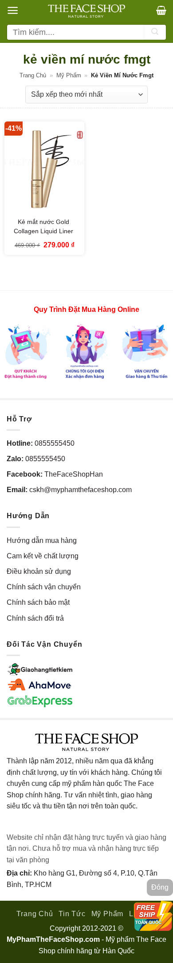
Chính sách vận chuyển (44, 587)
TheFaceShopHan (73, 474)
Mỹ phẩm (68, 75)
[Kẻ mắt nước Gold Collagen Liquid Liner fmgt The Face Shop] (44, 169)
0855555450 (55, 443)
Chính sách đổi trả (35, 618)
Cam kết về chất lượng (43, 556)
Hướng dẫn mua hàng (42, 540)
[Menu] (13, 10)
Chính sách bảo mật (38, 602)
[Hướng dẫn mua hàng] (86, 351)
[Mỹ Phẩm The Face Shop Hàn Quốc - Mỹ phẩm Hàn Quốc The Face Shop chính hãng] (86, 11)
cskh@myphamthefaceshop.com (80, 489)
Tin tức (72, 914)
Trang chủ (33, 75)
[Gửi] (155, 32)
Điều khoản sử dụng (39, 571)
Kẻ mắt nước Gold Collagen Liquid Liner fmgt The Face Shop (43, 231)
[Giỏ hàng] (161, 10)
